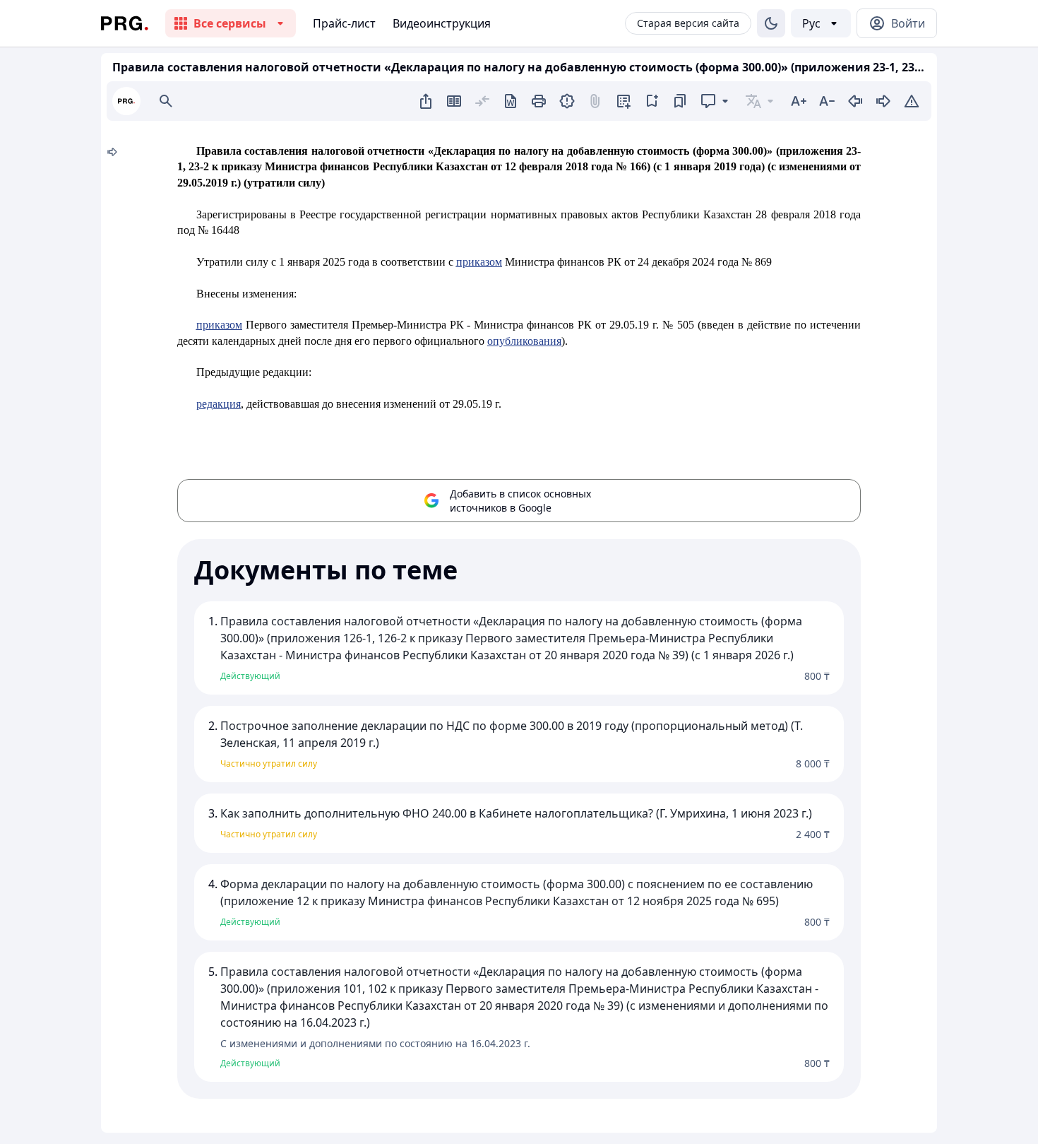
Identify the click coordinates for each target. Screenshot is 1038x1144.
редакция (218, 404)
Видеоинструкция (442, 23)
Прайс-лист (344, 23)
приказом (479, 262)
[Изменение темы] (771, 23)
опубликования (524, 341)
